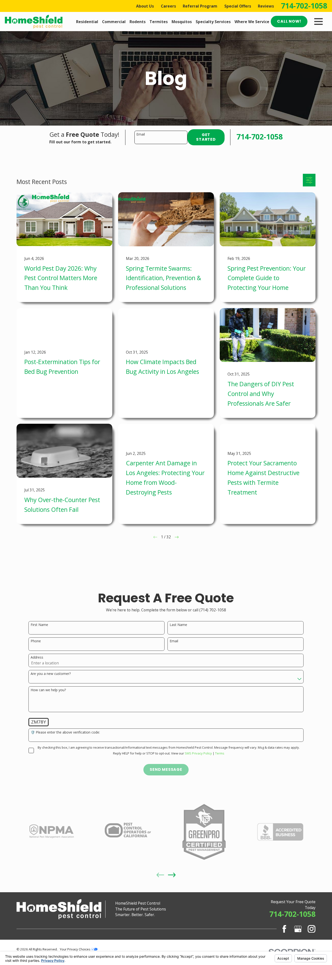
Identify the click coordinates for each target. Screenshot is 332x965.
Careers (168, 6)
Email (140, 134)
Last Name (178, 625)
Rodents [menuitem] (138, 21)
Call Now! (289, 21)
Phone (36, 641)
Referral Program (200, 6)
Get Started (206, 137)
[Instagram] (311, 929)
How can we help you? (48, 690)
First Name (39, 625)
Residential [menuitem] (87, 21)
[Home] (33, 21)
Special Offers (237, 6)
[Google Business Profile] (298, 929)
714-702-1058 (304, 5)
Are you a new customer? (51, 674)
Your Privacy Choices (75, 949)
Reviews (266, 6)
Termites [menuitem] (158, 21)
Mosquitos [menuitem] (182, 21)
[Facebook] (284, 929)
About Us (145, 6)
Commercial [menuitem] (114, 21)
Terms (219, 753)
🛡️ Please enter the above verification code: (65, 732)
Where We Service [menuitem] (252, 21)
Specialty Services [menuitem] (213, 21)
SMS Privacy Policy (198, 753)
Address (37, 657)
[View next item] (172, 875)
